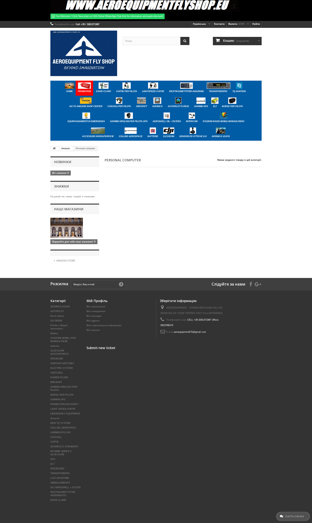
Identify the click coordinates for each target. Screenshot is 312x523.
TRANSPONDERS (60, 473)
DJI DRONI (56, 320)
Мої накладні (94, 316)
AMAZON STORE (65, 260)
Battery (54, 333)
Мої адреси (92, 320)
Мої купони (93, 330)
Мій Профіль (97, 301)
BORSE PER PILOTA (61, 395)
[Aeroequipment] (83, 53)
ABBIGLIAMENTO (60, 482)
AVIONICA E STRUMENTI (64, 446)
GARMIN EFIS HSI (60, 432)
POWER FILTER (59, 377)
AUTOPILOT (57, 311)
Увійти (256, 24)
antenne (54, 346)
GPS (52, 459)
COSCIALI (56, 437)
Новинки (62, 162)
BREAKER (56, 382)
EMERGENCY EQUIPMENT (65, 413)
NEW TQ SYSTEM (60, 423)
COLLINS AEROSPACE (63, 427)
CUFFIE (54, 442)
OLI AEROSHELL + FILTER (65, 487)
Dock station (57, 316)
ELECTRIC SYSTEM (61, 368)
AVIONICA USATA (60, 306)
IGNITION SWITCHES (62, 363)
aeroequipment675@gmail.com (190, 332)
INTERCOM (56, 358)
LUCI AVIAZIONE (59, 478)
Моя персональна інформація (104, 325)
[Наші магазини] (74, 228)
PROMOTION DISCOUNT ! (64, 404)
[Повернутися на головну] (54, 148)
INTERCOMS (57, 468)
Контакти (219, 24)
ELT (52, 464)
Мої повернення (95, 311)
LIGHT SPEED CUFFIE (62, 409)
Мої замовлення (95, 306)
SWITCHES (56, 372)
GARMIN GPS (58, 399)
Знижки (61, 186)
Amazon (55, 418)
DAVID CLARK (58, 500)
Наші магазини (68, 209)
